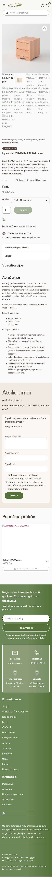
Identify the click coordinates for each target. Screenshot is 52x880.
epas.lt (18, 869)
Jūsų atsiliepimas (14, 436)
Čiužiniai (6, 727)
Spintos (6, 743)
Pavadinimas (12, 453)
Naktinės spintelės (30, 140)
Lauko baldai (8, 732)
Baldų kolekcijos (10, 738)
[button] (44, 28)
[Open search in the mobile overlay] (26, 12)
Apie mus (7, 789)
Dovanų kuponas (10, 769)
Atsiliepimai (8, 799)
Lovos (5, 722)
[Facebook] (4, 848)
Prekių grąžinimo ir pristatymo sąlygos (18, 858)
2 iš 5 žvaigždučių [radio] (10, 430)
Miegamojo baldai (15, 140)
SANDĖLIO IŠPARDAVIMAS (15, 712)
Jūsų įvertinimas (13, 427)
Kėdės (5, 764)
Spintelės (7, 749)
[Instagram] (9, 848)
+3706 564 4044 (37, 663)
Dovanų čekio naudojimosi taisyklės (17, 861)
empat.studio (40, 866)
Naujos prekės (9, 717)
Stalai (5, 759)
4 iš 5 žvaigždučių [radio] (18, 430)
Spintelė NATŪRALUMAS (12, 560)
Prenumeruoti (26, 627)
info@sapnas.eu (15, 663)
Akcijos (5, 707)
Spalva (5, 199)
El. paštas (10, 464)
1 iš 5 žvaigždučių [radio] (6, 430)
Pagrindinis (7, 784)
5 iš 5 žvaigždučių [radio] (22, 430)
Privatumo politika (36, 638)
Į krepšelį (23, 210)
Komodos (7, 754)
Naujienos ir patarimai (13, 794)
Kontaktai (7, 805)
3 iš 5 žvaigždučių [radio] (14, 430)
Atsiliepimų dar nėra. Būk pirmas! (31, 180)
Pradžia (5, 140)
